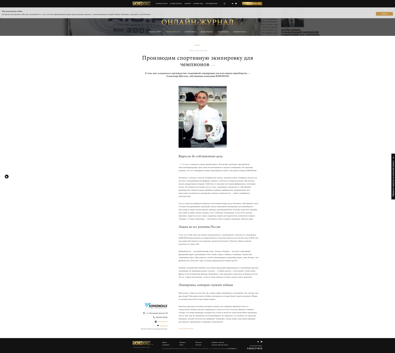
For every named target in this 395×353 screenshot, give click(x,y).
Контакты (198, 345)
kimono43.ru (163, 322)
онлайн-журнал (176, 3)
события (187, 3)
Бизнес (197, 45)
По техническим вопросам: (224, 348)
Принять (384, 14)
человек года (198, 3)
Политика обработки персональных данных (175, 348)
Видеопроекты (207, 32)
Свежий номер (155, 32)
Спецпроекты (223, 32)
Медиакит (182, 342)
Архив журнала (239, 32)
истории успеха (161, 3)
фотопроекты (190, 32)
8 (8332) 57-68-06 (254, 348)
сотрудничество (211, 3)
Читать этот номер (186, 329)
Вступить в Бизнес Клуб (252, 3)
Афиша (164, 342)
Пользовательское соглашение (199, 348)
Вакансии (199, 342)
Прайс (181, 345)
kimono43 (164, 326)
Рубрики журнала (172, 32)
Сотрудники (165, 345)
